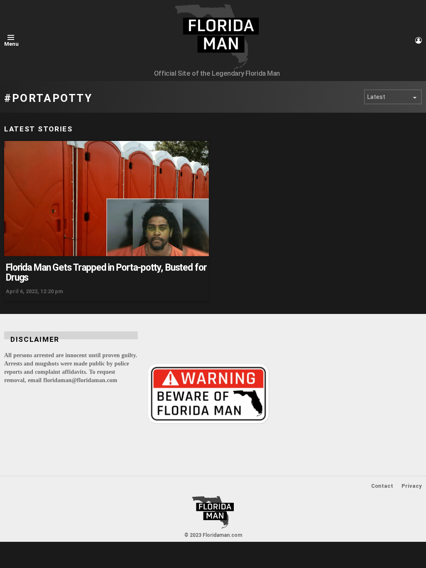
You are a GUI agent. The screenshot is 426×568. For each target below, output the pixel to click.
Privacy (411, 486)
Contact (382, 486)
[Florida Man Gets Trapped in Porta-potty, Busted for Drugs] (106, 198)
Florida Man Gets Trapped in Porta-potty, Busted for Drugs (106, 273)
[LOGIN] (418, 40)
